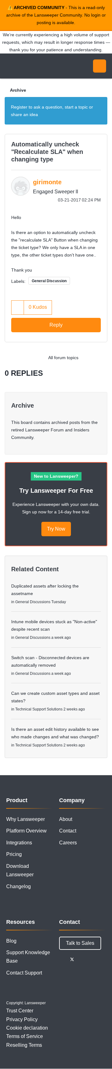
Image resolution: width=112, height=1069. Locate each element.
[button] (18, 307)
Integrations (19, 842)
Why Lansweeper (25, 819)
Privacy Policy (22, 1019)
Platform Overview (26, 830)
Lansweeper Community (34, 66)
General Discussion (49, 281)
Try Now (56, 529)
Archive (18, 90)
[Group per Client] (88, 358)
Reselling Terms (24, 1045)
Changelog (18, 886)
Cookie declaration (27, 1028)
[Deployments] (101, 358)
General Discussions (32, 602)
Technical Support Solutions (39, 709)
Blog (11, 941)
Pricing (14, 854)
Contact (67, 830)
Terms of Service (24, 1036)
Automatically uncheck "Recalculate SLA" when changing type (47, 152)
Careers (68, 842)
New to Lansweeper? (56, 476)
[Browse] (9, 66)
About (65, 819)
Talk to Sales (80, 943)
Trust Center (19, 1010)
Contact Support (24, 972)
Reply (56, 325)
